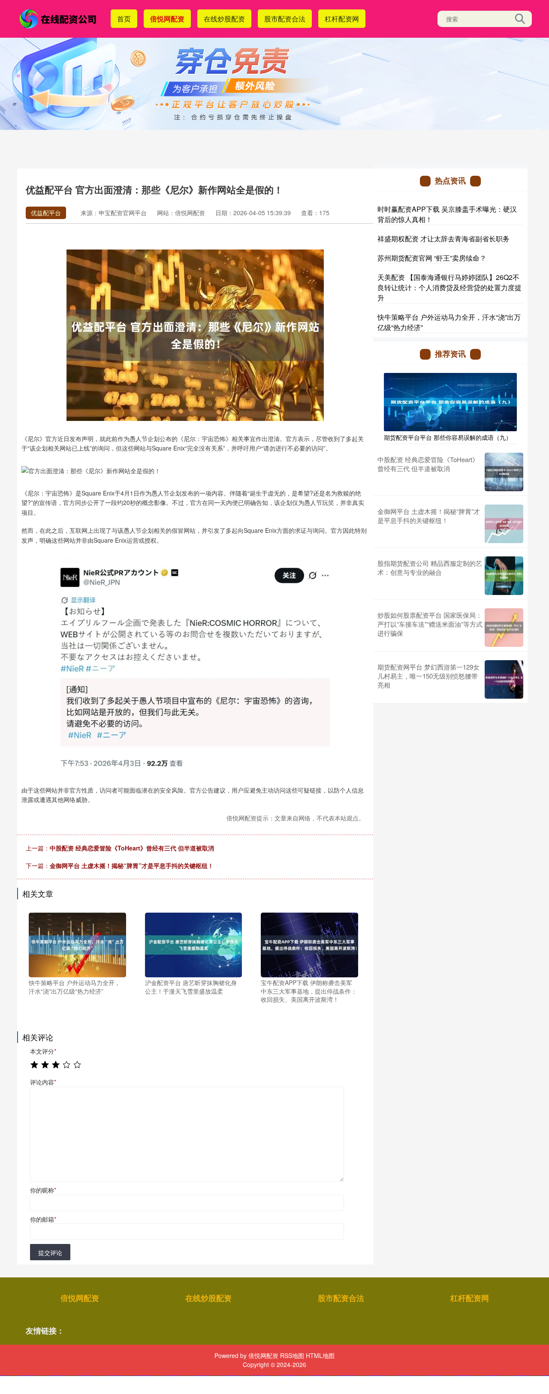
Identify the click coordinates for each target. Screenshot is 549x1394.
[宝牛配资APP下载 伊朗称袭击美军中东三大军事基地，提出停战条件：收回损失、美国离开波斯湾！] (309, 944)
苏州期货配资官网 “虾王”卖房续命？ (431, 258)
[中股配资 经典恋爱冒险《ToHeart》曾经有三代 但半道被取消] (504, 472)
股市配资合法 (284, 19)
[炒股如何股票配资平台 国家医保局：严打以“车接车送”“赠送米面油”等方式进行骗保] (504, 627)
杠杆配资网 (342, 19)
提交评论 (50, 1252)
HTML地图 (320, 1355)
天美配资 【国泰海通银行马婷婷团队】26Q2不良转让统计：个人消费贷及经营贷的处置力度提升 (449, 287)
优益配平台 (46, 212)
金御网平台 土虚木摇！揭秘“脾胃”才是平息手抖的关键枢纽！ (132, 865)
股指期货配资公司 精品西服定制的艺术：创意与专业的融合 (429, 568)
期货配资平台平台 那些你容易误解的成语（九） (448, 437)
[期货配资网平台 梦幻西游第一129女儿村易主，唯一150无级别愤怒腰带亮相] (504, 679)
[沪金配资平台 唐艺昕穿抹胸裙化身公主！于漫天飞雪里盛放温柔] (193, 944)
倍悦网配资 (167, 19)
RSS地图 (292, 1355)
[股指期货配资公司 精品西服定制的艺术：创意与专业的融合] (504, 575)
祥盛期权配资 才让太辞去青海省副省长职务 (443, 238)
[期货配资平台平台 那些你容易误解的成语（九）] (450, 401)
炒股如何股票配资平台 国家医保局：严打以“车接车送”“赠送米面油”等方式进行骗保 (430, 623)
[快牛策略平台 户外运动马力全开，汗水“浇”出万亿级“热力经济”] (77, 944)
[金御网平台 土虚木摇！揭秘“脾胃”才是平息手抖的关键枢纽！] (504, 524)
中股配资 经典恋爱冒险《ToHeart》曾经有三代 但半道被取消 (132, 848)
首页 (124, 19)
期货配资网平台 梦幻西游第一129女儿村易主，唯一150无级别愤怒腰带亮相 (428, 675)
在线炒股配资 (224, 19)
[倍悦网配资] (59, 18)
